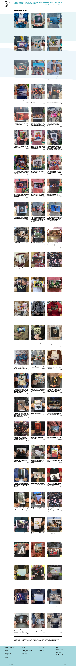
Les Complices (24, 653)
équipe (6, 651)
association (7, 650)
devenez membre (8, 653)
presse (6, 656)
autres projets (41, 650)
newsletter (7, 654)
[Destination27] (8, 3)
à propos (6, 649)
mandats (40, 649)
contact (6, 657)
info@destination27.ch (60, 649)
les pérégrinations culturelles (27, 650)
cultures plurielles (42, 651)
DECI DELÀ (24, 651)
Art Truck (23, 649)
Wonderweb (69, 664)
